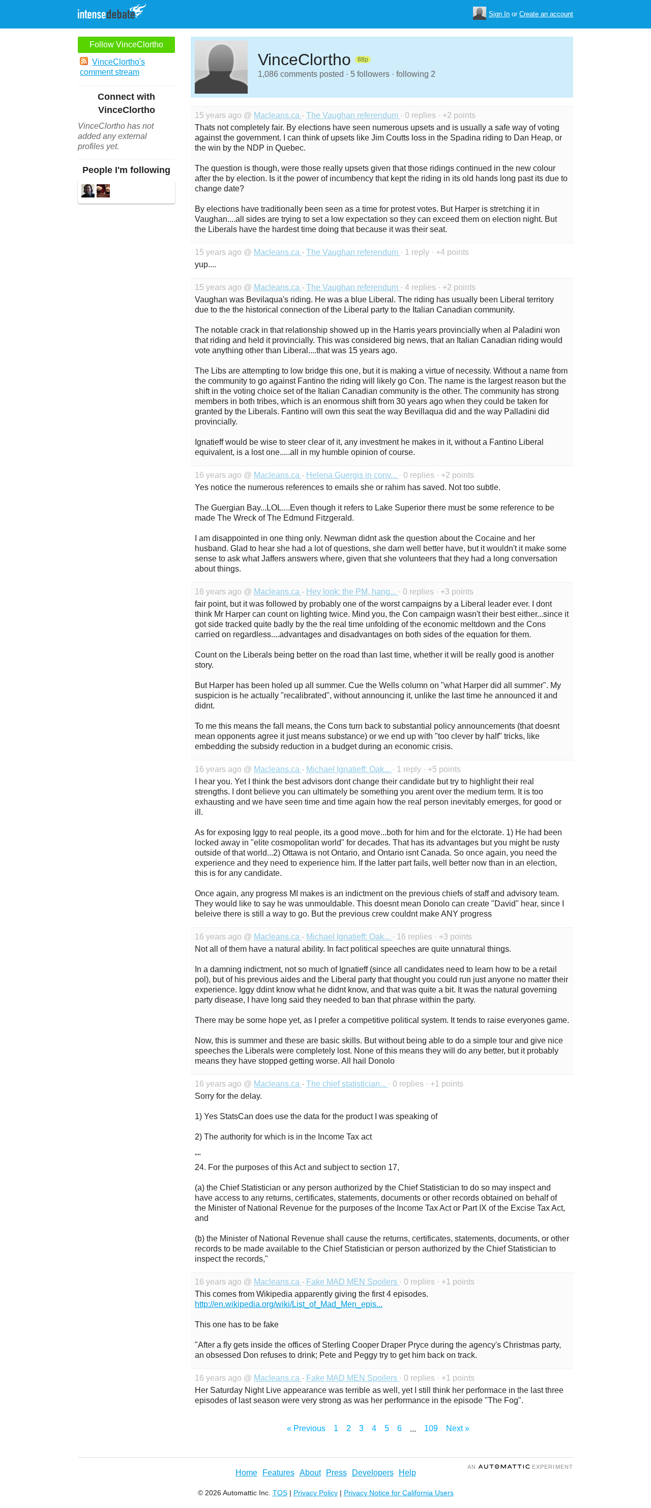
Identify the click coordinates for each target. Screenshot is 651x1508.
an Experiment (520, 1467)
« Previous (306, 1428)
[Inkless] (103, 192)
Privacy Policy (315, 1493)
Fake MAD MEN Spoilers (352, 1281)
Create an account (546, 14)
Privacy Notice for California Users (399, 1493)
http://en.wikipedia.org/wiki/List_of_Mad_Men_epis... (288, 1304)
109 (431, 1428)
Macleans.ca (278, 115)
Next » (457, 1428)
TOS (280, 1493)
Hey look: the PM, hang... (352, 591)
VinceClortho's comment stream (112, 67)
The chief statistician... (347, 1083)
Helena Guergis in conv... (352, 475)
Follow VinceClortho (126, 44)
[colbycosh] (88, 192)
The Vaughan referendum (353, 115)
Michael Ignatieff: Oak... (349, 769)
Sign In (499, 14)
